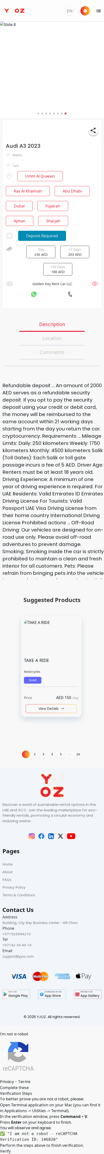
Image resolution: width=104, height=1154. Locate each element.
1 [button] (26, 754)
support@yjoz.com (18, 956)
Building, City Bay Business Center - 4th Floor (40, 922)
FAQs (6, 879)
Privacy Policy (13, 887)
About (7, 871)
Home (7, 864)
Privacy (7, 1081)
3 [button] (43, 754)
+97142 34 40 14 (16, 944)
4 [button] (52, 754)
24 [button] (78, 754)
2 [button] (35, 754)
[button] (69, 754)
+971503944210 (16, 933)
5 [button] (61, 754)
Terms (24, 1081)
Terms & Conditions (18, 894)
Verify (5, 1151)
